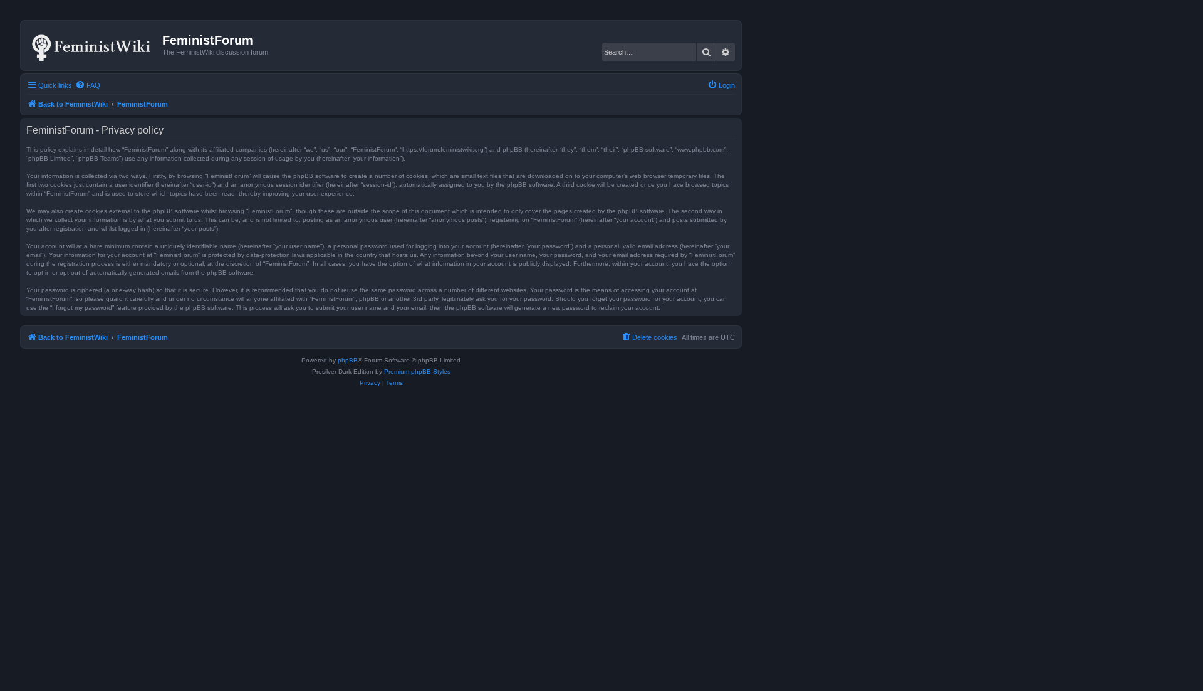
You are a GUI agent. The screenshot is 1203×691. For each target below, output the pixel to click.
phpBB (348, 360)
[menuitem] (87, 85)
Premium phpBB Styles (417, 371)
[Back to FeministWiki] (93, 45)
